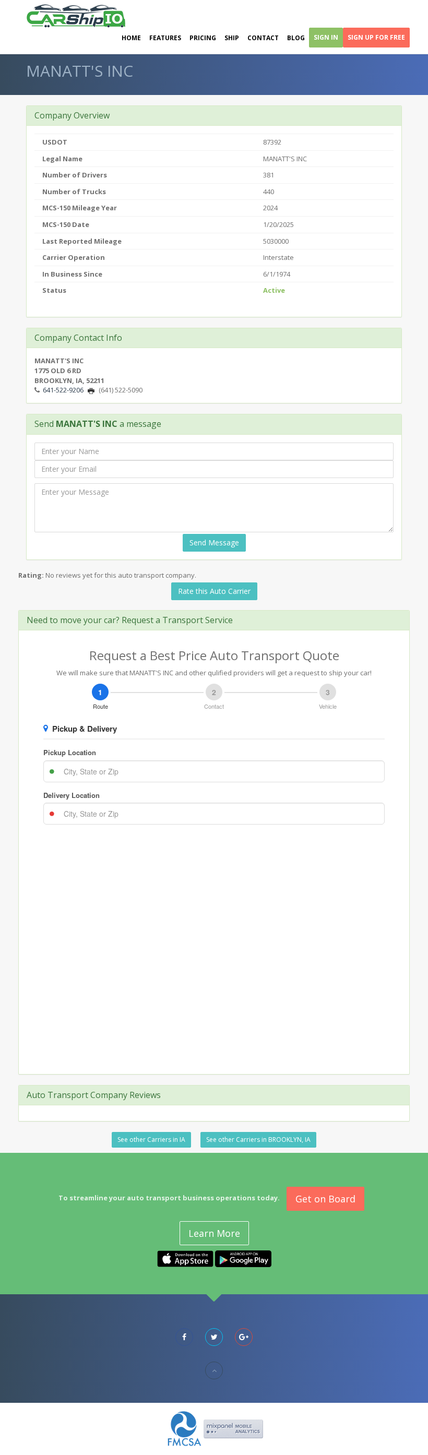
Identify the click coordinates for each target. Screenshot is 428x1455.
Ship (231, 37)
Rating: (31, 575)
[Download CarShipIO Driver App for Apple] (185, 1258)
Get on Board (325, 1198)
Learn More (214, 1233)
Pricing (202, 37)
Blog (296, 37)
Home (131, 37)
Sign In (326, 37)
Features (165, 37)
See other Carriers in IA (151, 1139)
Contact (263, 37)
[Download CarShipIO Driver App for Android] (243, 1258)
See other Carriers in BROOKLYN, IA (258, 1139)
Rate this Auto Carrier (214, 591)
